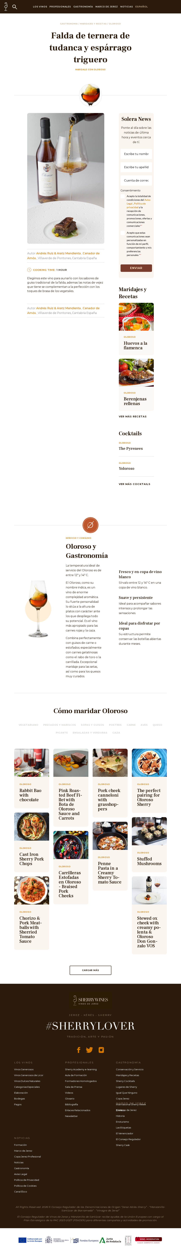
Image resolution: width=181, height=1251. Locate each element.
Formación (20, 1144)
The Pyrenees (131, 448)
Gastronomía (83, 6)
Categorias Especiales (27, 1086)
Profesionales (60, 6)
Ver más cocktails (134, 484)
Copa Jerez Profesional (27, 1156)
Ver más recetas (133, 416)
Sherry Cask (123, 1145)
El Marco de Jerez (126, 1110)
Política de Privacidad (26, 1179)
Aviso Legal (20, 1174)
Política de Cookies (25, 1185)
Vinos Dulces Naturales (27, 1081)
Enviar (136, 268)
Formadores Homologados (81, 1081)
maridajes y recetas (93, 23)
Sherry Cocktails (125, 1081)
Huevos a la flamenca (135, 345)
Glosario (69, 1098)
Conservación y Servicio (130, 1069)
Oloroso (115, 23)
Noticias (126, 6)
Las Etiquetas (123, 1127)
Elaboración (21, 1092)
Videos (69, 1092)
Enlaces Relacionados (77, 1110)
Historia (120, 1115)
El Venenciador (124, 1133)
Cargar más (90, 970)
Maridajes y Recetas (127, 1075)
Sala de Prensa (73, 1086)
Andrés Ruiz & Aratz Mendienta (58, 253)
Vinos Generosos (23, 1069)
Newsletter (71, 1116)
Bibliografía (71, 1104)
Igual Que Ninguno (126, 1092)
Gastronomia (69, 23)
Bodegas (19, 1098)
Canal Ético (20, 1191)
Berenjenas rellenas (135, 401)
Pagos (17, 1104)
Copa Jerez (122, 1098)
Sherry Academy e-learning (81, 1069)
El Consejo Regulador (128, 1139)
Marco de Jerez (106, 6)
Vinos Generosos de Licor (28, 1075)
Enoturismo (122, 1121)
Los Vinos (40, 6)
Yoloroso (126, 468)
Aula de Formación (76, 1075)
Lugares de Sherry (126, 1086)
